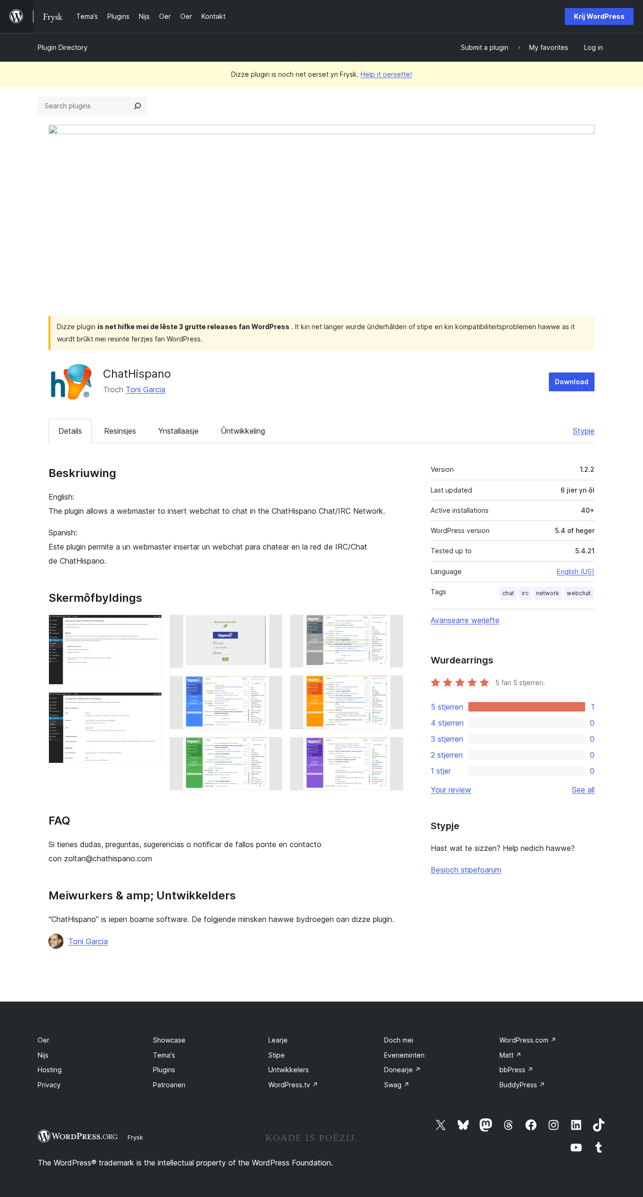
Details (70, 431)
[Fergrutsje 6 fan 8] (390, 627)
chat (508, 593)
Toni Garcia (145, 389)
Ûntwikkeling (243, 431)
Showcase (169, 1040)
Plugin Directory (63, 47)
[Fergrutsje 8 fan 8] (390, 749)
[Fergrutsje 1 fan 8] (149, 627)
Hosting (50, 1070)
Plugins (164, 1070)
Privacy (49, 1085)
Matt (510, 1055)
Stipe (276, 1055)
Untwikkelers (288, 1070)
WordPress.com (527, 1040)
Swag (397, 1085)
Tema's (164, 1055)
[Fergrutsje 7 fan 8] (390, 688)
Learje (278, 1040)
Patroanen (169, 1085)
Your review (451, 789)
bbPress (516, 1070)
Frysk (135, 1137)
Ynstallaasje (178, 431)
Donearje (402, 1070)
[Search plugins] (137, 106)
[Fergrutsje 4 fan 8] (269, 688)
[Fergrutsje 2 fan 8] (149, 705)
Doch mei (398, 1040)
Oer (43, 1040)
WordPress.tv (293, 1085)
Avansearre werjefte (465, 620)
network (547, 593)
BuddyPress (522, 1085)
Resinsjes (120, 431)
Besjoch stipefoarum (466, 869)
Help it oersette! (386, 74)
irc (525, 593)
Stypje (584, 431)
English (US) (576, 571)
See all (583, 789)
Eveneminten (404, 1055)
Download (571, 382)
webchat (579, 593)
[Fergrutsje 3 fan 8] (269, 627)
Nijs (43, 1055)
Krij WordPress (599, 16)
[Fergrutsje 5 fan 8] (269, 749)
